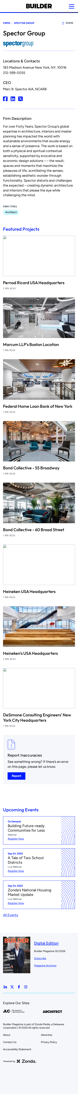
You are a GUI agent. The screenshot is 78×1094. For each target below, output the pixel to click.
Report (16, 776)
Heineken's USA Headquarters (30, 653)
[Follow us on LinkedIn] (5, 987)
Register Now (16, 838)
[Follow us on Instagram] (25, 987)
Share (69, 23)
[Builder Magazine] (39, 6)
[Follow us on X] (12, 987)
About (6, 1035)
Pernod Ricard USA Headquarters (33, 282)
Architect (11, 212)
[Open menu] (71, 6)
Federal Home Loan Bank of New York (37, 406)
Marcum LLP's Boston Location (31, 344)
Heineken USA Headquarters (29, 591)
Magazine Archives (45, 965)
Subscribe (40, 958)
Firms (6, 23)
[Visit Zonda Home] (20, 1061)
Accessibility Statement (17, 1049)
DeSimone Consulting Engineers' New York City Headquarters (37, 717)
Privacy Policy (49, 1042)
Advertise (46, 1035)
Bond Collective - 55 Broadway (31, 468)
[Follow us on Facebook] (19, 987)
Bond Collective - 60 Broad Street (33, 529)
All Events (10, 915)
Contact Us (9, 1042)
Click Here (5, 98)
